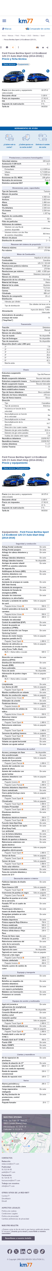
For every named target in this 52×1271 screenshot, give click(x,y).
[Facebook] (9, 1251)
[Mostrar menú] (4, 21)
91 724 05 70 (21, 1127)
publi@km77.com (8, 1172)
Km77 (26, 20)
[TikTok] (42, 1251)
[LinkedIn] (22, 1251)
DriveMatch (6, 1199)
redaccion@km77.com (10, 1164)
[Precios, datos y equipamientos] (12, 47)
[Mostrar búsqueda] (47, 20)
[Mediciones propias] (18, 47)
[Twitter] (16, 1251)
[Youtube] (29, 1251)
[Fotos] (7, 47)
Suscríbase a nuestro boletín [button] (18, 1238)
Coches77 (5, 1196)
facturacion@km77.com (11, 1180)
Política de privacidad (10, 1216)
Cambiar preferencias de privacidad (15, 1219)
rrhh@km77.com (8, 1186)
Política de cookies (9, 1211)
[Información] (1, 47)
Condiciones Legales (10, 1214)
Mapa (24, 1123)
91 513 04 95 (18, 1129)
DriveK (4, 1201)
